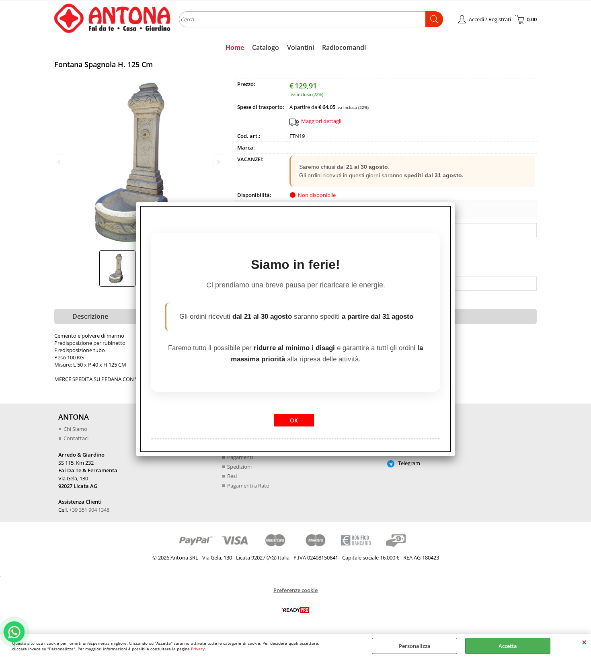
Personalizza (415, 646)
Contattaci (76, 438)
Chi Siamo (75, 429)
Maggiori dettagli (321, 121)
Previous (59, 161)
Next (218, 161)
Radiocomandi (344, 47)
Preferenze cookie (295, 590)
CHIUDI (584, 642)
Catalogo (265, 47)
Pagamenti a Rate (248, 485)
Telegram (408, 463)
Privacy (198, 649)
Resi (232, 476)
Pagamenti (240, 457)
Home (235, 47)
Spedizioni (239, 466)
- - (291, 147)
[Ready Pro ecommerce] (295, 610)
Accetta (508, 646)
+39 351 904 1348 (89, 509)
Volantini (300, 47)
